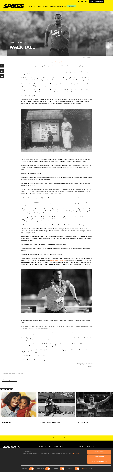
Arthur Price (8, 380)
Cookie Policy (75, 453)
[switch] (47, 468)
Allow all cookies (99, 451)
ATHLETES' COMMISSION (58, 6)
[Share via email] (2, 76)
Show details (86, 468)
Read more (32, 429)
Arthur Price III (57, 62)
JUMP (40, 6)
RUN (35, 6)
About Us (62, 438)
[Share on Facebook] (2, 65)
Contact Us (52, 438)
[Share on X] (2, 71)
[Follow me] (3, 380)
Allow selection (99, 456)
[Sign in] (110, 1)
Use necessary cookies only (99, 461)
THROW (45, 6)
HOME (30, 6)
